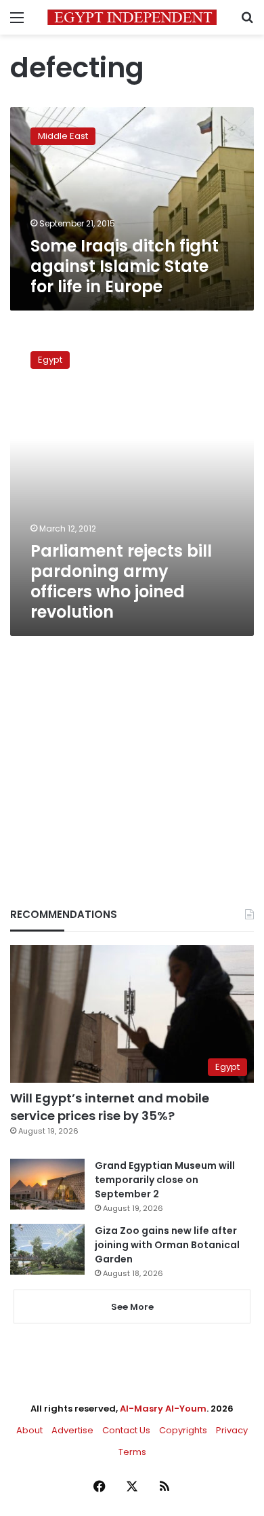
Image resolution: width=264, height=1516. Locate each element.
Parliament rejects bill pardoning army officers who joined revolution (121, 581)
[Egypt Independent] (132, 17)
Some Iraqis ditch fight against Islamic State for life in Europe (124, 266)
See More (132, 1306)
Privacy (232, 1430)
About (29, 1430)
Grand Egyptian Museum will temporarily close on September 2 (165, 1180)
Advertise (72, 1430)
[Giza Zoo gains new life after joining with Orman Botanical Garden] (47, 1249)
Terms (132, 1451)
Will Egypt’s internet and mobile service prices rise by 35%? (109, 1106)
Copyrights (183, 1430)
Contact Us (126, 1430)
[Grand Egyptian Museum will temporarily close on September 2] (47, 1184)
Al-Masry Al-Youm (163, 1408)
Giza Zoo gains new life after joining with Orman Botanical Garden (167, 1245)
